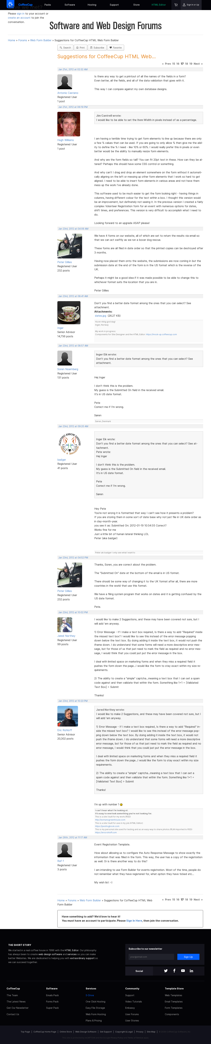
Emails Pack (52, 995)
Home (11, 40)
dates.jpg (100, 315)
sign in (21, 13)
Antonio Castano (67, 93)
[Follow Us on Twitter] (165, 971)
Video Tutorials (133, 1001)
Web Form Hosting (96, 1014)
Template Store (174, 988)
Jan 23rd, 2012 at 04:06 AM (73, 228)
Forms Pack (52, 1001)
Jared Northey (66, 635)
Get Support (106, 1031)
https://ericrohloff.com (106, 832)
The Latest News (16, 1001)
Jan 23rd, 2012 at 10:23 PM (73, 701)
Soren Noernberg (67, 369)
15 (173, 63)
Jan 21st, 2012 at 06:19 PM (73, 107)
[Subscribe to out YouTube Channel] (183, 971)
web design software (50, 954)
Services (91, 988)
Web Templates (173, 995)
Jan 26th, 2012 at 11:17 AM (72, 837)
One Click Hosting (95, 1001)
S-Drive (90, 995)
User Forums (132, 1014)
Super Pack (52, 1007)
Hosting (92, 4)
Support (114, 4)
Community (132, 988)
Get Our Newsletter (18, 1007)
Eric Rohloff (64, 730)
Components (172, 1014)
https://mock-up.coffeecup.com (161, 334)
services (72, 954)
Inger (60, 328)
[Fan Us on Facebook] (174, 971)
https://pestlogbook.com (107, 826)
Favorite (117, 47)
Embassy (130, 1007)
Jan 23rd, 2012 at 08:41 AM (73, 296)
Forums (22, 40)
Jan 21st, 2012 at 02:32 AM (73, 69)
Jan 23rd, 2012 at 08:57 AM (73, 345)
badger (61, 459)
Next (197, 63)
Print (81, 47)
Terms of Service (135, 1038)
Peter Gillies (64, 262)
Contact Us (13, 1014)
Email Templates (174, 1001)
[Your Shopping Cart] (176, 5)
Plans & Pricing (94, 1020)
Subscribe (98, 47)
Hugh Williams (65, 140)
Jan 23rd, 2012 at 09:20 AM (73, 426)
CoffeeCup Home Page (44, 1031)
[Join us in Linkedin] (191, 971)
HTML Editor (159, 4)
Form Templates (173, 1007)
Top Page (25, 1031)
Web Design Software (85, 1031)
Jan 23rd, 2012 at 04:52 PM (73, 557)
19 (190, 63)
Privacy (139, 1031)
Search (66, 47)
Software (70, 4)
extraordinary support (82, 958)
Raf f (60, 861)
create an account (19, 17)
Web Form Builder (40, 40)
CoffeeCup (13, 988)
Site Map (151, 1031)
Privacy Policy (117, 1038)
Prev (168, 63)
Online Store (66, 1031)
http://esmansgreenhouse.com (110, 820)
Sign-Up (188, 956)
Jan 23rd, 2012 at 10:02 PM (73, 612)
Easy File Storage (95, 1007)
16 (177, 63)
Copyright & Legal (124, 1031)
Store (136, 4)
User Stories (132, 1020)
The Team (12, 995)
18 (186, 63)
